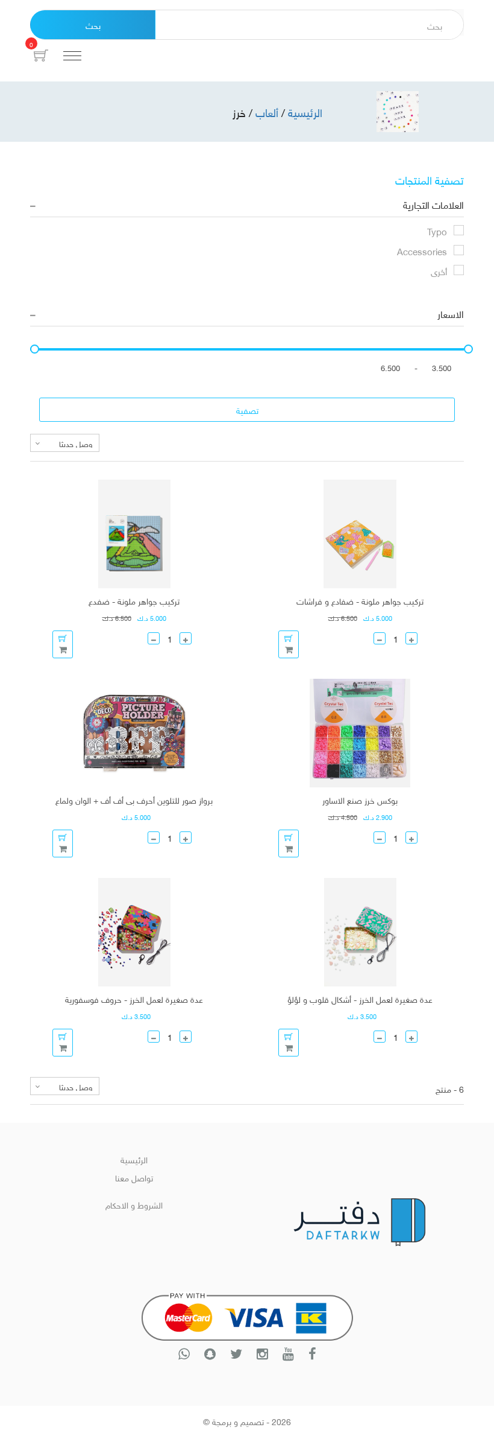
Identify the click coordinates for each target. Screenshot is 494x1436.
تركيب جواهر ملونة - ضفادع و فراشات (360, 600)
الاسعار (450, 313)
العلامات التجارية (433, 204)
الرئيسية (134, 1158)
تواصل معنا (134, 1176)
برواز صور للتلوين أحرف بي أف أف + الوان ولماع (134, 799)
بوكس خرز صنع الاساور (360, 799)
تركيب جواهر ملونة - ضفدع (134, 600)
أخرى (439, 270)
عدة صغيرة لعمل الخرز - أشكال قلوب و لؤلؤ (360, 999)
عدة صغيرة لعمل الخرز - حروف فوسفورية (134, 999)
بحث (93, 24)
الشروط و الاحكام (134, 1204)
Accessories (422, 250)
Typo (437, 230)
